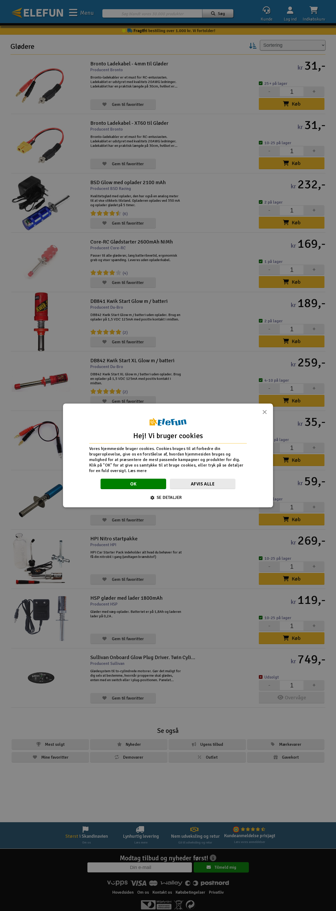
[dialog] (168, 455)
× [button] (264, 413)
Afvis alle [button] (202, 484)
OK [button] (133, 484)
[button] (168, 498)
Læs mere (137, 470)
